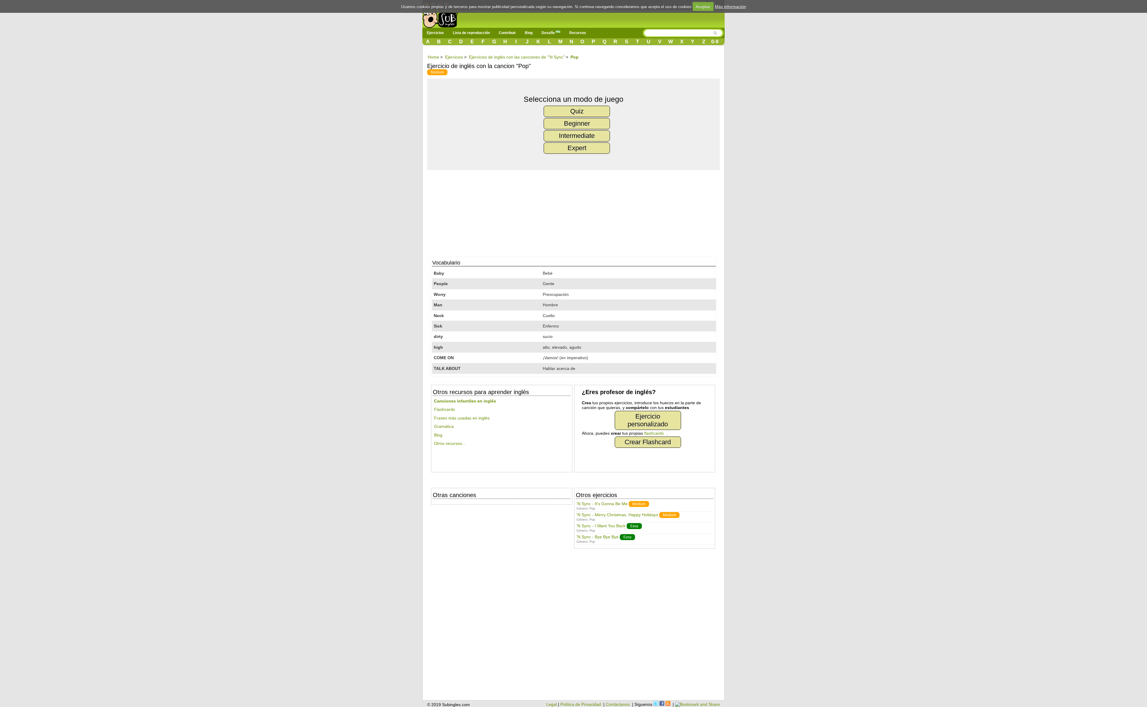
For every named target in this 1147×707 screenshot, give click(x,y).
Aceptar (703, 6)
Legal (551, 704)
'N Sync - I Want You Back (600, 525)
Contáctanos (618, 704)
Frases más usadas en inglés (462, 418)
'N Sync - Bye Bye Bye (597, 536)
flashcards (654, 433)
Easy (634, 526)
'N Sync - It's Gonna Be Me (602, 503)
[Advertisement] (576, 212)
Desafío (549, 33)
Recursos (577, 33)
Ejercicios (435, 33)
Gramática (444, 426)
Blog (529, 33)
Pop (592, 508)
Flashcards (444, 409)
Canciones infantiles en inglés (465, 401)
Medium (437, 72)
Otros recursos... (450, 443)
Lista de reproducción (471, 33)
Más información (730, 6)
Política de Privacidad (580, 704)
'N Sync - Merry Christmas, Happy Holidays (617, 514)
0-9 (714, 41)
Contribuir (507, 33)
